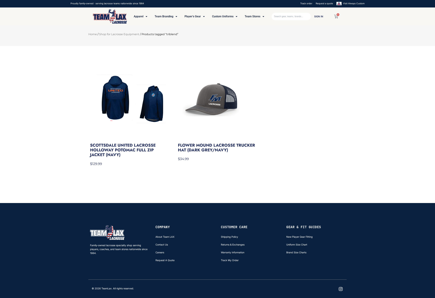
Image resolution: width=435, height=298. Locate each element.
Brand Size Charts (296, 252)
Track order (306, 3)
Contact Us (161, 244)
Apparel (138, 16)
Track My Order (230, 260)
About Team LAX (165, 236)
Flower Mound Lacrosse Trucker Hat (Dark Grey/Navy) (216, 147)
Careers (159, 252)
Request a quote (324, 3)
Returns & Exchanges (233, 244)
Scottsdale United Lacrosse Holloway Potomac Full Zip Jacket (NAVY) (123, 150)
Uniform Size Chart (296, 244)
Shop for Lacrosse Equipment (119, 34)
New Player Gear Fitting (299, 236)
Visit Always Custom (353, 3)
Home (92, 34)
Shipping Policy (229, 236)
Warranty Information (232, 252)
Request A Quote (165, 260)
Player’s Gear (193, 16)
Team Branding (164, 16)
